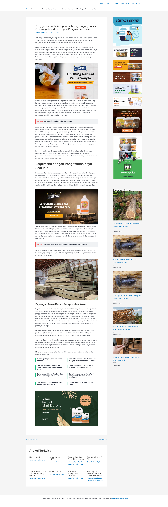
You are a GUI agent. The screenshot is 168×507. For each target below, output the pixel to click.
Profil (117, 3)
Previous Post (31, 439)
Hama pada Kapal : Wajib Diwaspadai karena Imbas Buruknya (65, 244)
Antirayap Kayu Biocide (75, 462)
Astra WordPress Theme (119, 498)
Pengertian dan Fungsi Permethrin (76, 458)
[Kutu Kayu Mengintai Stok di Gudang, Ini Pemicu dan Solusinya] (127, 282)
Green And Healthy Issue (44, 33)
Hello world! (34, 457)
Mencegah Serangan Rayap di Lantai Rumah (94, 473)
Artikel (109, 3)
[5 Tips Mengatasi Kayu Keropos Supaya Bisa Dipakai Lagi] (127, 346)
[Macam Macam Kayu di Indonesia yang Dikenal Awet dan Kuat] (127, 205)
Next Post (103, 439)
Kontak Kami (136, 3)
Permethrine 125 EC (94, 458)
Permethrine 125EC (54, 458)
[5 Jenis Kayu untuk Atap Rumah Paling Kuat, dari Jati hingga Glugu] (127, 315)
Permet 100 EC (55, 471)
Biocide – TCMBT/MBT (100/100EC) (73, 473)
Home (102, 3)
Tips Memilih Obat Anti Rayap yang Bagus (37, 473)
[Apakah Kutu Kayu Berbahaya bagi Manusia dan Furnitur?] (127, 246)
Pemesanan (125, 3)
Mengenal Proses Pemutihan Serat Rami (58, 121)
